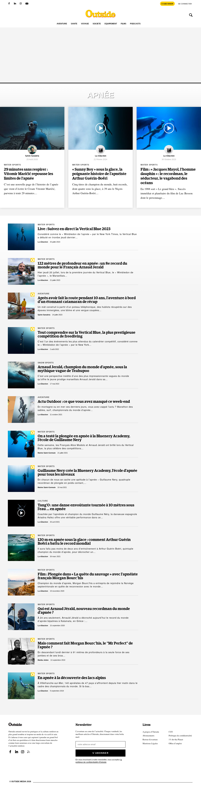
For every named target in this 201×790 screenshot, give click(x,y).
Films (123, 24)
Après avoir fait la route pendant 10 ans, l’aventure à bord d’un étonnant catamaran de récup (87, 300)
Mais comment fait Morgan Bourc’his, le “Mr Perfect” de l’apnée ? (85, 645)
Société (97, 24)
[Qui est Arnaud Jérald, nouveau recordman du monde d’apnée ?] (21, 616)
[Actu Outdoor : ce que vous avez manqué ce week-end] (21, 409)
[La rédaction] (100, 154)
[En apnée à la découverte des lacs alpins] (21, 685)
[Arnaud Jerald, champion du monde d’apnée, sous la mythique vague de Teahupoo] (21, 375)
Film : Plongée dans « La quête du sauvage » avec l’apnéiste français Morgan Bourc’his (88, 576)
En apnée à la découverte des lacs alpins (72, 678)
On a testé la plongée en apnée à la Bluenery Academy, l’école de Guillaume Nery (84, 438)
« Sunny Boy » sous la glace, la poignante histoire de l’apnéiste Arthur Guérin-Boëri (99, 174)
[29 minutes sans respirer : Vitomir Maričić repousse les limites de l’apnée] (32, 128)
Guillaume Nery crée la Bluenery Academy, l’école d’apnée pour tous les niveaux (87, 472)
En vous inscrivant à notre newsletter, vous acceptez (99, 761)
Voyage (85, 24)
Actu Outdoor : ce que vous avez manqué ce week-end (84, 402)
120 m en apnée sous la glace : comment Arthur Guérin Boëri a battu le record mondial (84, 541)
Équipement (111, 24)
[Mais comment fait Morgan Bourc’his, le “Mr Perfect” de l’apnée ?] (21, 651)
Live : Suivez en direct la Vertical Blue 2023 (74, 229)
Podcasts (135, 24)
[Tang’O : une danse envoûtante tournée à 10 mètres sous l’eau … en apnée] (21, 513)
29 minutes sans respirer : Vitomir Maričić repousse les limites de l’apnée (28, 174)
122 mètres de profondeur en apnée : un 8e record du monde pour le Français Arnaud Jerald (82, 265)
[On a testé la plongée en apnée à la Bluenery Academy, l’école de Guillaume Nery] (21, 444)
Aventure (62, 24)
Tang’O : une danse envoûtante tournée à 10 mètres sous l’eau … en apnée (86, 507)
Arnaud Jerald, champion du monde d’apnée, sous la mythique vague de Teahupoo (82, 369)
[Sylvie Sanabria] (32, 154)
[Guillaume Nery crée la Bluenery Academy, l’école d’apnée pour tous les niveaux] (21, 478)
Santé (74, 24)
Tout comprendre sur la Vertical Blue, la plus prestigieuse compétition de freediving (86, 334)
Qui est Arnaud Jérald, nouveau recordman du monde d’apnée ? (84, 611)
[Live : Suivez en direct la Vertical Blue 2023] (21, 237)
